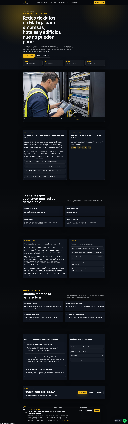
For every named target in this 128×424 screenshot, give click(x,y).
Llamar (91, 392)
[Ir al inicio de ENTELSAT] (25, 2)
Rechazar (81, 410)
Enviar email (82, 392)
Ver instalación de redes (43, 55)
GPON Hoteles (48, 2)
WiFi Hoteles (40, 2)
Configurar (89, 410)
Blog (80, 2)
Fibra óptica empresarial (73, 208)
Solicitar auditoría (99, 2)
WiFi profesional (28, 219)
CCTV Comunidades (72, 2)
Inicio (24, 11)
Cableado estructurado (30, 208)
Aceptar (97, 410)
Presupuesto (12, 423)
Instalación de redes (72, 219)
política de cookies (64, 420)
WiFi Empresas (56, 2)
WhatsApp (99, 392)
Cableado (63, 2)
